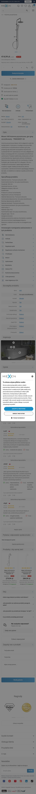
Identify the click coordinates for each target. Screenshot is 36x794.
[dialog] (18, 397)
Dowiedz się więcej (21, 404)
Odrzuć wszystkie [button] (19, 413)
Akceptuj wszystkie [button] (18, 408)
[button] (18, 418)
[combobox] (32, 376)
